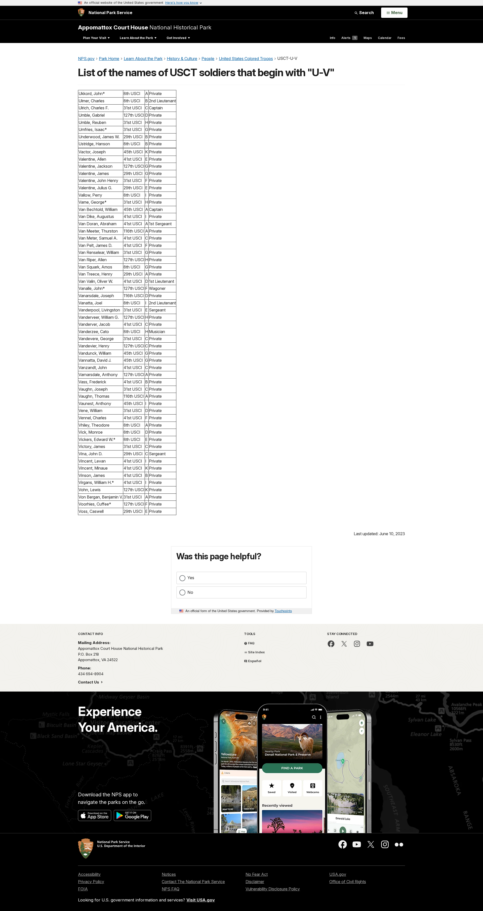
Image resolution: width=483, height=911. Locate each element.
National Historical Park (144, 27)
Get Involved (176, 38)
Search (366, 12)
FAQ (251, 643)
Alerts (348, 38)
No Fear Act (257, 874)
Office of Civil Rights (347, 881)
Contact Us (89, 682)
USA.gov (337, 874)
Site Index (256, 652)
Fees (401, 38)
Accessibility (89, 874)
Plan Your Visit (94, 38)
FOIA (83, 888)
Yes (190, 577)
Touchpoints (283, 610)
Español (254, 661)
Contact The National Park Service (193, 881)
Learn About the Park (136, 38)
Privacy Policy (91, 881)
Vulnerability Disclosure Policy (273, 888)
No (190, 592)
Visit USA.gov (200, 899)
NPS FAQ (170, 888)
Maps (368, 38)
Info (332, 38)
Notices (169, 874)
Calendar (384, 38)
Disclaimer (255, 881)
